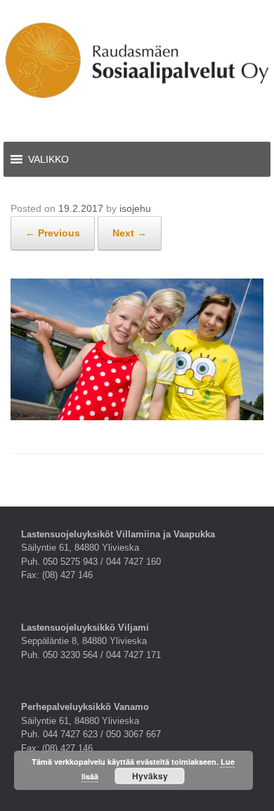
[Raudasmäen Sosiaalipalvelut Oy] (137, 60)
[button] (48, 159)
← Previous (52, 233)
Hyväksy (150, 776)
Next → (129, 233)
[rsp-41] (137, 416)
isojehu (135, 208)
